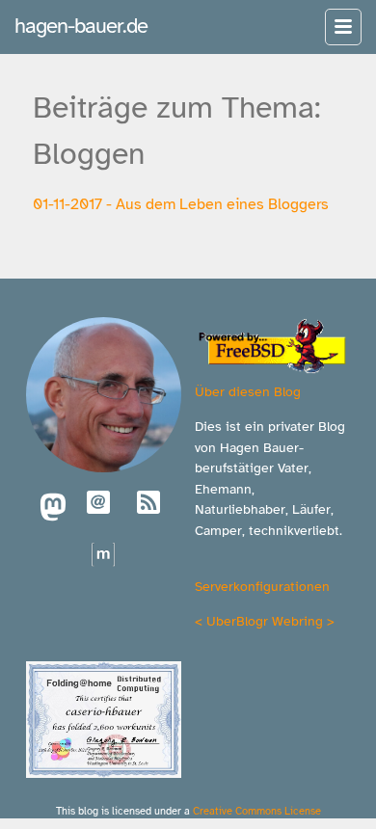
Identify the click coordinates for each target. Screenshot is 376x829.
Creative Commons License (257, 810)
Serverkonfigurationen (262, 586)
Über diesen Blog (248, 391)
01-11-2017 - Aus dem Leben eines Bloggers (181, 204)
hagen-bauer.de (81, 26)
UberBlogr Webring (264, 620)
